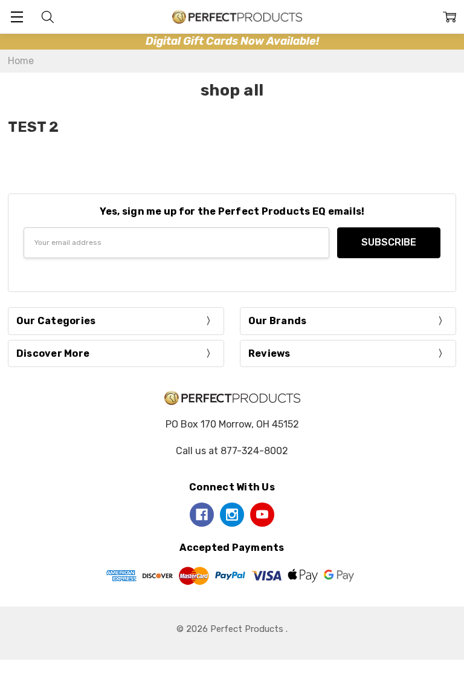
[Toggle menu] (16, 16)
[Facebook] (202, 515)
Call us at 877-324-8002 (232, 451)
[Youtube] (262, 515)
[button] (232, 41)
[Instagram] (232, 515)
